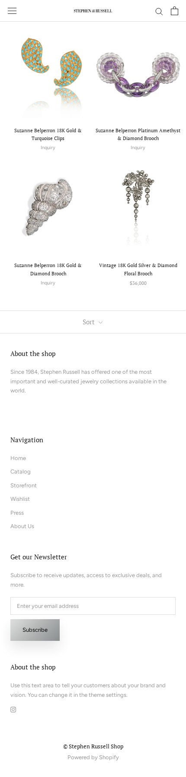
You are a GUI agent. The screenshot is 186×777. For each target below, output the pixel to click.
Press (17, 512)
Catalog (20, 471)
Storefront (23, 485)
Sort (89, 321)
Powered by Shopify (93, 757)
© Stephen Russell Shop (93, 746)
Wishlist (20, 499)
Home (18, 458)
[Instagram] (13, 708)
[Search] (159, 11)
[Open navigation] (12, 11)
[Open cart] (174, 11)
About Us (22, 526)
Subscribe (35, 630)
